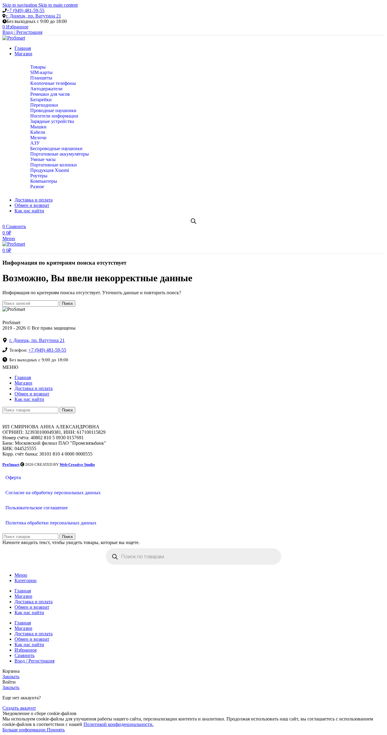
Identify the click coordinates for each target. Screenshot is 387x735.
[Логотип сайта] (13, 37)
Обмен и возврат (32, 393)
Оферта (13, 477)
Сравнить (24, 655)
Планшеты (41, 77)
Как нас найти (29, 399)
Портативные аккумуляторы (59, 153)
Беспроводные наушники (56, 148)
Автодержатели (46, 88)
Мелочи (38, 137)
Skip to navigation (20, 5)
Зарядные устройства (52, 121)
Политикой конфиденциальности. (118, 724)
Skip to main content (58, 5)
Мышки (38, 126)
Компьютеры (43, 181)
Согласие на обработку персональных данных (53, 492)
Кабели (37, 132)
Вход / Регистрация (34, 660)
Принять (56, 729)
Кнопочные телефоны (53, 83)
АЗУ (35, 143)
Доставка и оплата (34, 388)
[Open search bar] (193, 221)
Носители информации (54, 115)
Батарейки (41, 99)
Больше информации (24, 729)
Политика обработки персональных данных (50, 522)
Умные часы (43, 159)
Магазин (23, 382)
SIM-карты (41, 72)
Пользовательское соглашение (36, 507)
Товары (38, 66)
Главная (23, 377)
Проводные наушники (53, 110)
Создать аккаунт (19, 708)
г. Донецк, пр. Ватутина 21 (33, 15)
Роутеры (38, 175)
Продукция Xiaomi (49, 170)
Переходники (44, 105)
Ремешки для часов (50, 94)
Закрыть (10, 676)
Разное (37, 186)
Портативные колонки (53, 164)
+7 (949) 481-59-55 (25, 10)
